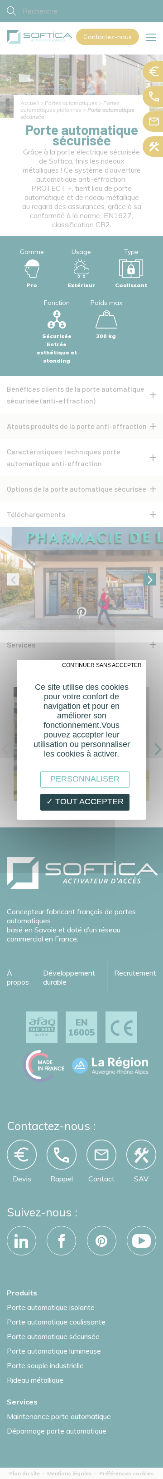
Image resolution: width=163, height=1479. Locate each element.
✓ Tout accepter (85, 801)
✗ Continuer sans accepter (99, 665)
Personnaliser (85, 778)
